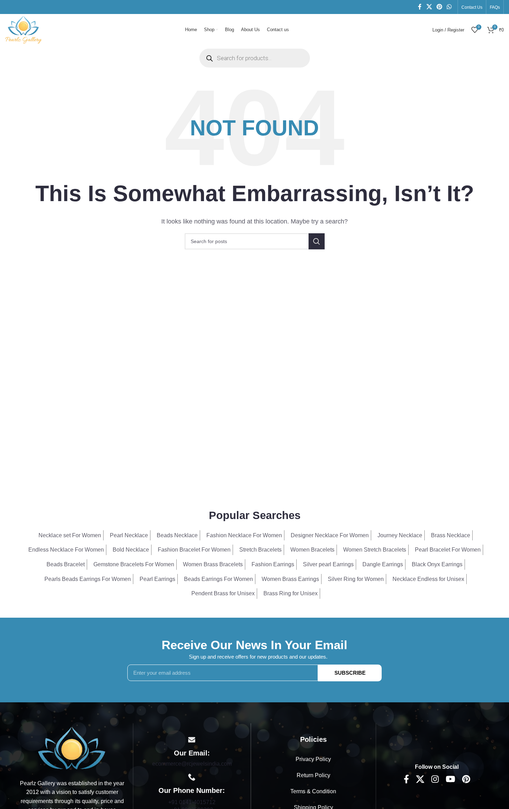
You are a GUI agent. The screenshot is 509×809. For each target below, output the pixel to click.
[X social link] (429, 6)
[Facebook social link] (420, 6)
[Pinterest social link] (439, 6)
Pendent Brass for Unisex (223, 593)
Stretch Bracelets (260, 550)
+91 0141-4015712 (191, 802)
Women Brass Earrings (290, 579)
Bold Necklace (131, 550)
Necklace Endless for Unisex (428, 579)
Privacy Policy (313, 759)
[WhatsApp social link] (449, 6)
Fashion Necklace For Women (244, 535)
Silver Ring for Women (356, 579)
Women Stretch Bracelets (374, 550)
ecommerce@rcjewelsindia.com (192, 764)
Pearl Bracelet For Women (448, 550)
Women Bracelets (312, 550)
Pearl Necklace (129, 535)
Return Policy (313, 775)
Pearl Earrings (157, 579)
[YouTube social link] (450, 780)
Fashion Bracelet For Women (194, 550)
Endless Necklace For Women (66, 550)
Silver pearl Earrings (328, 564)
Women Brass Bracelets (213, 564)
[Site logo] (23, 29)
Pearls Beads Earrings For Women (87, 579)
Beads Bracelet (66, 564)
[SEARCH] (317, 241)
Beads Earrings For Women (218, 579)
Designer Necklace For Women (330, 535)
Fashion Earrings (273, 564)
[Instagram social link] (435, 780)
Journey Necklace (399, 535)
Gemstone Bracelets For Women (133, 564)
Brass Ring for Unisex (290, 593)
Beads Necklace (177, 535)
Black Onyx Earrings (437, 564)
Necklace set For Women (69, 535)
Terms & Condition (313, 791)
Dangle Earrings (382, 564)
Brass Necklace (450, 535)
